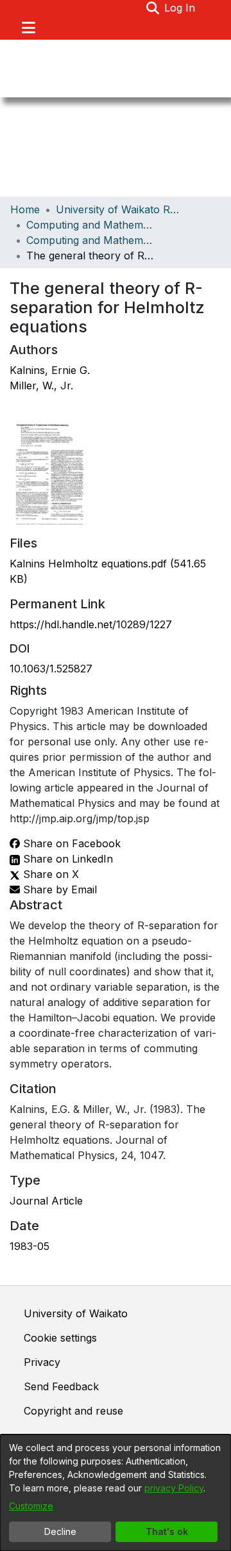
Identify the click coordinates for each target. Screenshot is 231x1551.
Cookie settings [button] (60, 1337)
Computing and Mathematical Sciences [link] (90, 224)
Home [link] (25, 209)
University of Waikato (76, 1313)
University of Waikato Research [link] (120, 209)
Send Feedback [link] (61, 1386)
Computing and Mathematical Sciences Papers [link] (90, 240)
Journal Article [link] (46, 1200)
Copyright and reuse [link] (73, 1410)
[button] (152, 7)
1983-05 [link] (29, 1246)
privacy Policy (173, 1487)
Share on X (49, 874)
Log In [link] (180, 7)
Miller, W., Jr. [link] (41, 385)
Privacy (42, 1362)
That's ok (167, 1531)
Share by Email (58, 889)
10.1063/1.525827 (51, 668)
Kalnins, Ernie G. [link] (50, 370)
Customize (31, 1505)
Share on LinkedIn (66, 858)
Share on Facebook (70, 843)
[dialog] (115, 1492)
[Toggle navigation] (28, 27)
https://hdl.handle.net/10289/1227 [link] (91, 624)
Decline (60, 1531)
